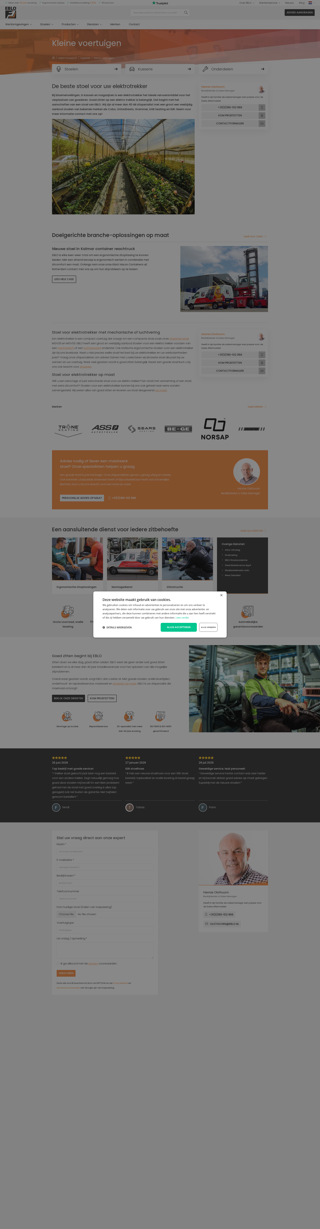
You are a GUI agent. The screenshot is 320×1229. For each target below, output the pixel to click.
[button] (117, 627)
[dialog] (160, 614)
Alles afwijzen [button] (208, 627)
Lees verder (182, 617)
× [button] (221, 595)
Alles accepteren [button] (178, 627)
